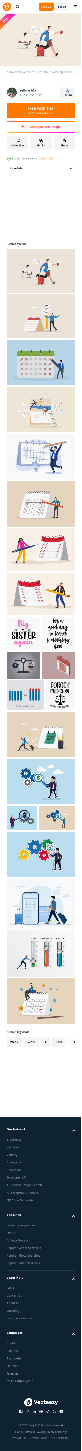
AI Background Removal (23, 1311)
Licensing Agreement (22, 1344)
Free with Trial (41, 110)
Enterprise (14, 1281)
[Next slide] (65, 1160)
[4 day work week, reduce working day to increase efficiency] (40, 501)
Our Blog (13, 1429)
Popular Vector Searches (24, 1366)
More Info (16, 166)
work (32, 1160)
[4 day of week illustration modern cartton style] (40, 592)
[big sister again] (23, 631)
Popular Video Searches (23, 1381)
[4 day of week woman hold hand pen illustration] (40, 547)
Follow (68, 95)
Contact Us (14, 1414)
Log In (62, 6)
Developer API (16, 1296)
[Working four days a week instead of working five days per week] (23, 726)
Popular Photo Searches (23, 1374)
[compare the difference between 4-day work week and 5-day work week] (23, 698)
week (14, 1160)
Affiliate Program (18, 1359)
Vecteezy (13, 1266)
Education (14, 1288)
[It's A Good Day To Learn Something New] (23, 666)
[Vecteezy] (7, 7)
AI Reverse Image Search (24, 1304)
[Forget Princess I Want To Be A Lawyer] (21, 788)
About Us (13, 1422)
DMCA (11, 1351)
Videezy (12, 1273)
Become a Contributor (22, 1437)
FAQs (10, 1407)
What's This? (46, 158)
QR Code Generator (20, 1319)
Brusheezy (14, 1258)
